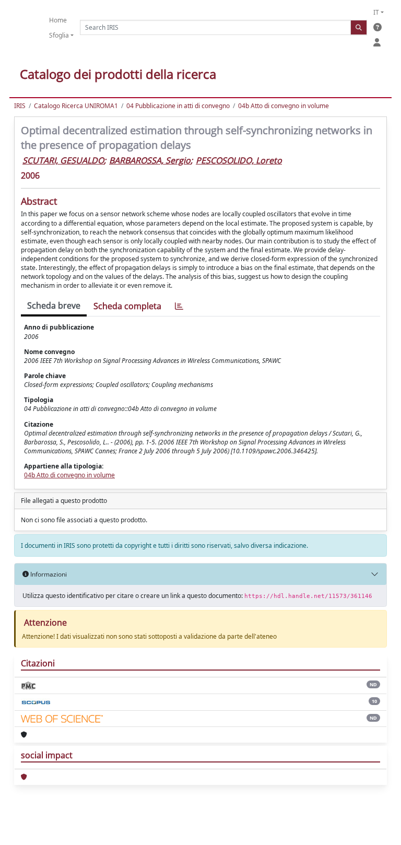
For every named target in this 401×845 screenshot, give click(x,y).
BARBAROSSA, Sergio (150, 160)
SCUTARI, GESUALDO (63, 160)
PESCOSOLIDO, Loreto (239, 160)
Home (58, 20)
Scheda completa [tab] (127, 306)
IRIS (20, 105)
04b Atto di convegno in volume (283, 105)
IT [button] (376, 12)
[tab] (179, 306)
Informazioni (48, 574)
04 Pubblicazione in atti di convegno (178, 105)
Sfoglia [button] (59, 35)
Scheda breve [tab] (53, 305)
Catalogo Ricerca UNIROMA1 (76, 105)
